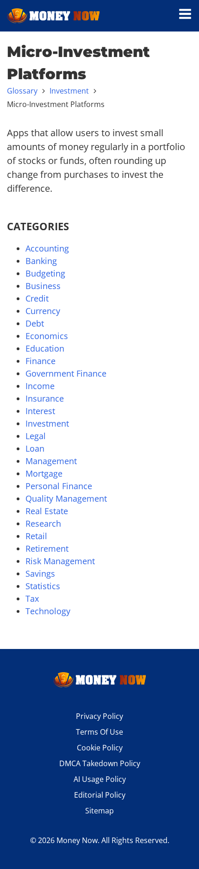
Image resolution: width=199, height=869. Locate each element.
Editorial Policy (99, 795)
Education (44, 348)
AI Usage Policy (100, 779)
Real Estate (46, 510)
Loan (34, 448)
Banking (41, 260)
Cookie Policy (100, 748)
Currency (42, 310)
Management (51, 460)
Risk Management (60, 561)
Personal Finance (58, 485)
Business (43, 285)
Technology (47, 611)
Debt (34, 323)
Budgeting (45, 273)
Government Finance (65, 373)
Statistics (42, 586)
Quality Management (66, 498)
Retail (36, 536)
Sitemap (99, 811)
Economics (46, 335)
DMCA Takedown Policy (99, 763)
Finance (40, 360)
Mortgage (43, 473)
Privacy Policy (99, 716)
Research (43, 523)
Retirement (46, 548)
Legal (35, 435)
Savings (40, 573)
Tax (32, 598)
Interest (40, 410)
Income (40, 385)
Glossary (22, 91)
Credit (37, 298)
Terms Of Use (99, 732)
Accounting (47, 248)
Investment (69, 91)
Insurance (44, 398)
